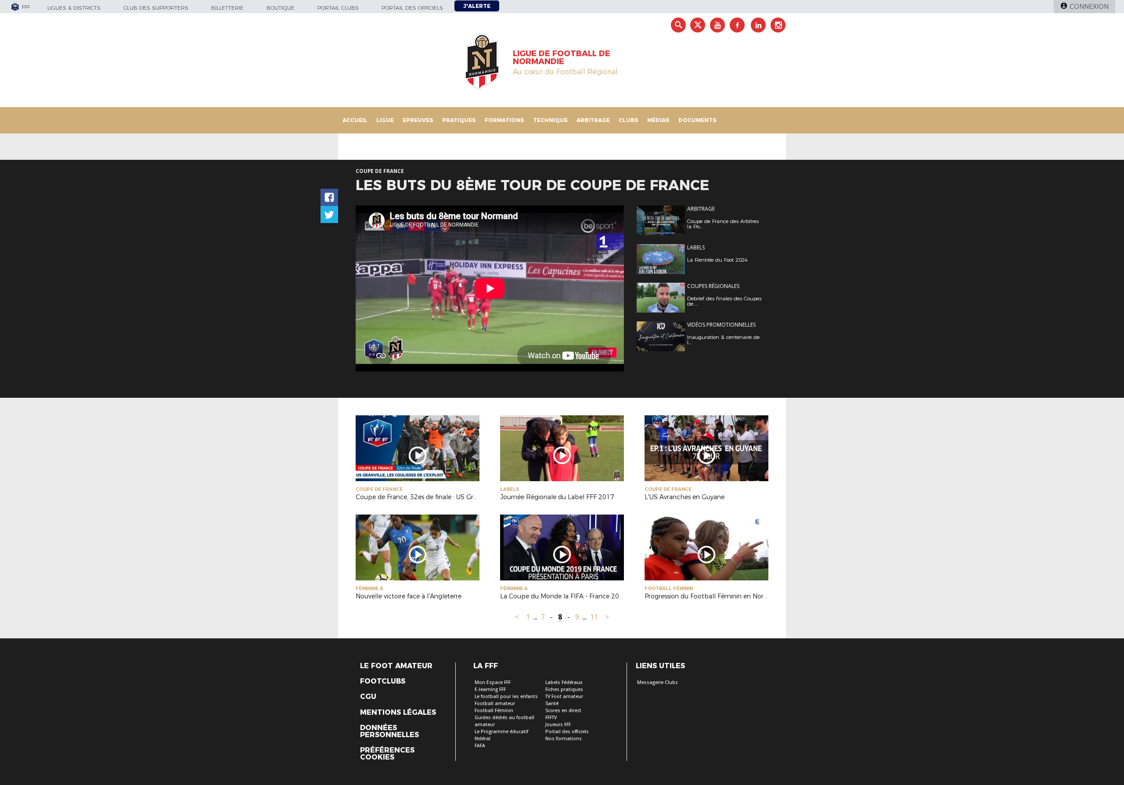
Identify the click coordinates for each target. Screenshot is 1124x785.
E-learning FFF (490, 689)
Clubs (628, 120)
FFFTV (551, 717)
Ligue (385, 120)
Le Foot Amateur (396, 666)
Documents (697, 120)
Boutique (281, 7)
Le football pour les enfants (506, 696)
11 (594, 617)
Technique (550, 120)
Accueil (354, 120)
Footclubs (382, 681)
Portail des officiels (412, 7)
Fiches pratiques (564, 689)
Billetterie (227, 7)
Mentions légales (398, 712)
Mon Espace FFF (493, 682)
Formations (504, 120)
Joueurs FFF (558, 724)
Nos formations (563, 739)
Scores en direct (563, 710)
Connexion (1089, 7)
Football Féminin (494, 710)
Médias (658, 120)
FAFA (480, 746)
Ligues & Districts (74, 7)
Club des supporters (155, 7)
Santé (551, 703)
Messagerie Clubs (657, 682)
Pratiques (459, 120)
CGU (368, 696)
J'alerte (476, 6)
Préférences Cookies (387, 754)
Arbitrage (593, 120)
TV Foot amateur (564, 696)
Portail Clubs (338, 7)
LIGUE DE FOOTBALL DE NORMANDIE (561, 57)
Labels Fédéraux (564, 682)
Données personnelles (389, 731)
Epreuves (418, 120)
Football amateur (495, 703)
